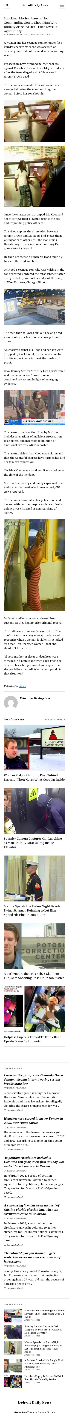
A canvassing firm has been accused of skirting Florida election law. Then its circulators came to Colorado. (31, 1209)
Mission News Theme (23, 1412)
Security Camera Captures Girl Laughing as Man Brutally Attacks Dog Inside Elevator (33, 842)
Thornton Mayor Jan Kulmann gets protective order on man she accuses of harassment (32, 1257)
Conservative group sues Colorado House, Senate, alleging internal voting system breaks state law (34, 1079)
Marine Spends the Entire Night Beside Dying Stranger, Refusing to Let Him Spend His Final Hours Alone (32, 910)
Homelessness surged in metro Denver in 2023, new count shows (33, 1120)
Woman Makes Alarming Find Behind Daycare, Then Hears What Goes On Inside (34, 777)
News (22, 686)
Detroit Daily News (35, 5)
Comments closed (14, 1110)
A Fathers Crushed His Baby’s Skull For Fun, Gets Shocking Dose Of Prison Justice (34, 975)
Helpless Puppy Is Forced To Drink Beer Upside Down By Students (32, 1039)
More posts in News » (55, 719)
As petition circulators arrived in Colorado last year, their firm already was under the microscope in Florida (34, 1161)
